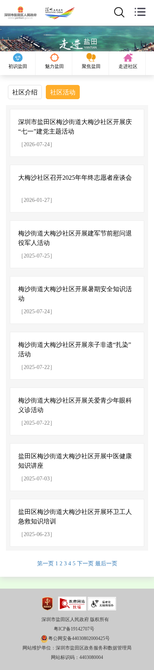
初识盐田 (17, 66)
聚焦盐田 (91, 66)
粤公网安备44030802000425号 (79, 638)
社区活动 (62, 92)
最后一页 (106, 563)
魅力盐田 (54, 66)
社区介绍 (25, 92)
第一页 (46, 563)
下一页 (86, 563)
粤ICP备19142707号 (74, 629)
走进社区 (127, 66)
